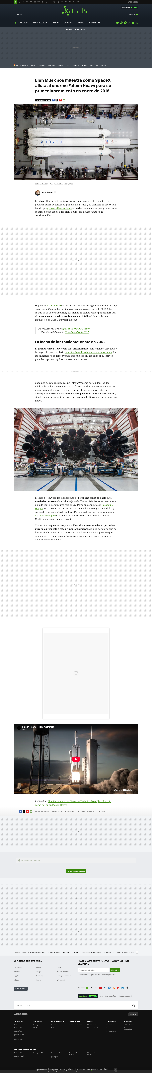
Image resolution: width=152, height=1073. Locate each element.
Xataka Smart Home (19, 1035)
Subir (132, 1014)
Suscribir (115, 970)
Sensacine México (57, 1053)
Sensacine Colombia (54, 1057)
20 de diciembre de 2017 (77, 332)
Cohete (82, 811)
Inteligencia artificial (64, 976)
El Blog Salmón (129, 1025)
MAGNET (81, 22)
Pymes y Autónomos (128, 1029)
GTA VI (84, 65)
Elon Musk (51, 65)
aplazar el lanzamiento (59, 208)
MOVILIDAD (68, 22)
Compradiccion (111, 1031)
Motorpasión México (91, 1054)
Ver (77, 871)
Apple (16, 976)
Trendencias (110, 1025)
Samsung (39, 976)
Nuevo (132, 14)
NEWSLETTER (94, 22)
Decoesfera (110, 1028)
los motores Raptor (45, 515)
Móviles (17, 971)
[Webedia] (20, 1013)
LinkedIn (122, 987)
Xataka (76, 11)
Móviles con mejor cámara (91, 952)
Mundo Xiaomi (19, 1039)
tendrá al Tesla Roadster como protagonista (88, 352)
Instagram (129, 22)
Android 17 (66, 952)
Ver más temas (20, 989)
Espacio (46, 811)
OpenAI (103, 65)
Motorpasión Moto (93, 1028)
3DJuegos (36, 1025)
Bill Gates (42, 65)
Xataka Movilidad (63, 971)
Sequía (61, 65)
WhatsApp (117, 22)
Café (91, 65)
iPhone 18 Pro (109, 952)
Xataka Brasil (18, 1056)
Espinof (53, 1028)
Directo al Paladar (75, 1025)
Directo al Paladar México (75, 1054)
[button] (49, 192)
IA (97, 65)
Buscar (134, 1005)
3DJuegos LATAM (38, 1053)
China (33, 65)
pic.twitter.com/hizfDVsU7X (76, 328)
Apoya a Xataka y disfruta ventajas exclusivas (115, 996)
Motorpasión (91, 1025)
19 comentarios (44, 100)
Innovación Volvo (80, 29)
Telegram (125, 22)
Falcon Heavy (58, 811)
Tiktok (121, 22)
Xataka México (19, 1053)
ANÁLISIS (23, 22)
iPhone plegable (54, 952)
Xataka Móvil (18, 1028)
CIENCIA (56, 22)
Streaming (18, 967)
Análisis (39, 967)
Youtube (133, 22)
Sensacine (54, 1025)
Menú (19, 14)
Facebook (53, 100)
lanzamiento (71, 811)
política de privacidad (108, 975)
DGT (68, 65)
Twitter (137, 22)
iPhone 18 (76, 65)
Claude (76, 952)
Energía (38, 971)
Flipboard (60, 100)
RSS (114, 987)
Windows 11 (61, 980)
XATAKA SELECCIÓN (40, 22)
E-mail (64, 100)
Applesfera (18, 1031)
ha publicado (54, 305)
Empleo (38, 980)
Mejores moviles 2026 (37, 952)
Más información (92, 1071)
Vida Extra (36, 1028)
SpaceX (103, 811)
